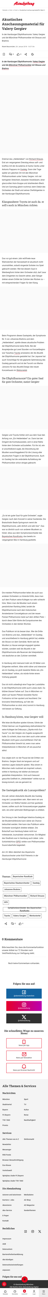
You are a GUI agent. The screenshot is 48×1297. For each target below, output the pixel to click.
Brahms (5, 68)
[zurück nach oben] (24, 1280)
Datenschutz (7, 1249)
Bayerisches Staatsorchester (17, 883)
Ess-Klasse (6, 1165)
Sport (26, 1099)
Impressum (6, 1239)
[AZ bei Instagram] (32, 1231)
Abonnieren (7, 1205)
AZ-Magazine (29, 1205)
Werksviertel (21, 370)
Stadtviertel (7, 1104)
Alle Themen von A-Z (10, 1139)
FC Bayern (6, 1115)
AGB (4, 1244)
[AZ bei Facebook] (25, 1231)
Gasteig (23, 169)
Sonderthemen (30, 1210)
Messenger (6, 1150)
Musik (16, 10)
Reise (26, 1115)
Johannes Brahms (12, 889)
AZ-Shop (27, 1200)
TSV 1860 (6, 1120)
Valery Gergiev (39, 61)
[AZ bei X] (39, 1231)
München (6, 1099)
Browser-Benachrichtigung (12, 1160)
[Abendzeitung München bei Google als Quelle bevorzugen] (32, 54)
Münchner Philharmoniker (20, 65)
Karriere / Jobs (8, 1200)
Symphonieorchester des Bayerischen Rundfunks (24, 909)
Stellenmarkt (29, 1139)
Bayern (5, 1110)
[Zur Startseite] (24, 6)
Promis (5, 1125)
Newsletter (6, 1144)
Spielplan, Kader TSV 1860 (12, 1181)
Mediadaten (28, 1195)
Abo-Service (7, 1210)
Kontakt (5, 1221)
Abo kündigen (7, 1260)
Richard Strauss (36, 159)
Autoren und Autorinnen (11, 1195)
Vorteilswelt (7, 1170)
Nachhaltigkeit (30, 1120)
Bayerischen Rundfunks (12, 536)
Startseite (4, 10)
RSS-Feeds (6, 1155)
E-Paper (5, 1216)
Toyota (17, 353)
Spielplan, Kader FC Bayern (13, 1176)
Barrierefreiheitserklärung (12, 1254)
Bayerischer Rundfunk (22, 876)
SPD (18, 841)
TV (25, 1104)
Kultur (10, 10)
